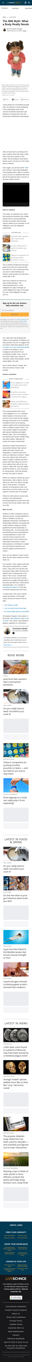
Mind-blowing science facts (22, 1269)
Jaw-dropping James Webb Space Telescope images (9, 1249)
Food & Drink (12, 17)
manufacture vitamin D (11, 587)
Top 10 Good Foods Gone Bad (15, 608)
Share (7, 99)
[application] (16, 192)
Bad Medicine (15, 618)
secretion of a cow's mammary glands (16, 347)
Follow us (16, 99)
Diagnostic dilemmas (9, 1237)
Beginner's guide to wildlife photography (22, 1265)
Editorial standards (16, 1339)
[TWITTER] (13, 633)
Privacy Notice (23, 321)
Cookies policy (16, 1324)
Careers (16, 1335)
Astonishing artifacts (22, 1237)
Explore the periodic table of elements (9, 1253)
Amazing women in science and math (22, 1248)
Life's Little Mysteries (9, 1235)
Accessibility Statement (16, 1306)
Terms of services (21, 319)
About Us (16, 1314)
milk (26, 168)
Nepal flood (15, 8)
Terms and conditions (16, 1317)
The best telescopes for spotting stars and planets (9, 1270)
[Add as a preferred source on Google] (16, 1298)
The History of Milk (11, 605)
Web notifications (16, 1331)
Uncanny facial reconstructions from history (22, 1254)
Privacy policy (16, 1321)
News (24, 31)
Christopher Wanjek (15, 29)
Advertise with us (16, 1328)
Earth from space (22, 1235)
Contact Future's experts (16, 1310)
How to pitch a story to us (16, 1342)
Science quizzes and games (9, 1265)
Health (4, 17)
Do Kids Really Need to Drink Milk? (16, 611)
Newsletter (26, 99)
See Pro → (18, 2)
